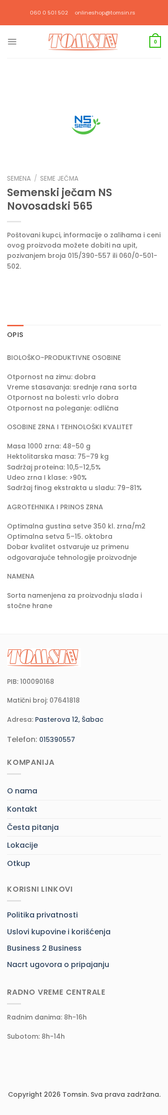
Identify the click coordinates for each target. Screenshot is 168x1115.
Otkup (18, 863)
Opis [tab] (15, 334)
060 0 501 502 (49, 12)
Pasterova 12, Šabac (69, 719)
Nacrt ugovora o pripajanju (58, 964)
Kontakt (22, 809)
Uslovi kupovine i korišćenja (59, 931)
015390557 (57, 739)
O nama (22, 790)
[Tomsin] (84, 42)
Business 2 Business (44, 948)
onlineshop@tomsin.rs (105, 12)
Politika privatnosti (42, 915)
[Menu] (12, 41)
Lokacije (22, 845)
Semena (19, 178)
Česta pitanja (33, 827)
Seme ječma (59, 178)
